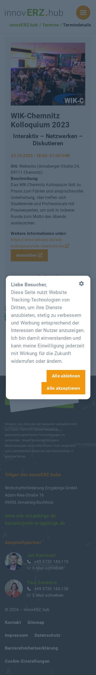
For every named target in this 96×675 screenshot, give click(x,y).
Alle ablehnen (66, 375)
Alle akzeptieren (63, 388)
